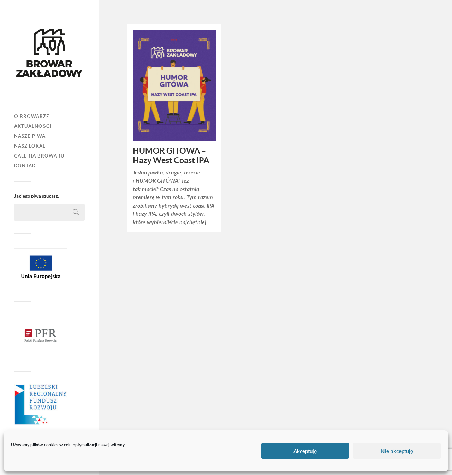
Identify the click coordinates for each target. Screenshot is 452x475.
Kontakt (26, 165)
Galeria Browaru (39, 156)
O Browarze (31, 116)
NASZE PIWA (30, 136)
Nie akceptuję (397, 451)
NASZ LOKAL (30, 146)
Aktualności (33, 126)
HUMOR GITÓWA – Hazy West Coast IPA (171, 155)
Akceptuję (305, 451)
